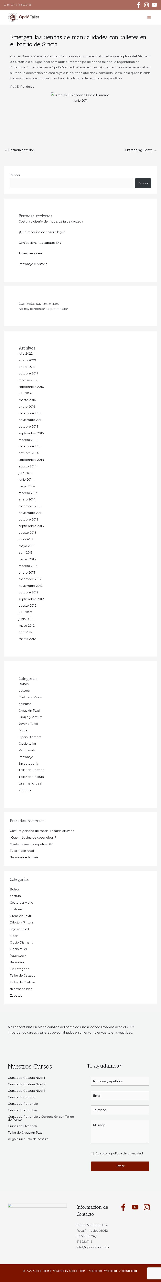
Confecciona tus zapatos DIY (40, 243)
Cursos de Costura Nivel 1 (26, 1078)
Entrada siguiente (141, 150)
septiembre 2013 (31, 526)
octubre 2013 (28, 519)
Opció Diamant (30, 737)
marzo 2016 (27, 400)
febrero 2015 (28, 440)
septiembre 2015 (31, 433)
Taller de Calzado (31, 770)
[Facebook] (138, 5)
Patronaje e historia (33, 264)
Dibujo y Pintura (30, 717)
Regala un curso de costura (28, 1139)
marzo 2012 (27, 639)
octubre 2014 (28, 453)
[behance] (135, 1207)
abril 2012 (26, 632)
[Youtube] (154, 5)
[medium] (123, 1207)
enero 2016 (27, 406)
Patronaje (26, 757)
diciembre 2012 (30, 579)
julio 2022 (26, 353)
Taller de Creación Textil (25, 1132)
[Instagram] (146, 5)
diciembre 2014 (30, 446)
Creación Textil (29, 710)
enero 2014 (27, 499)
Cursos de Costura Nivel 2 (27, 1084)
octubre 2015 (28, 426)
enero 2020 (27, 360)
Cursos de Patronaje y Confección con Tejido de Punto (41, 1118)
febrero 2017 (28, 380)
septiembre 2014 (31, 460)
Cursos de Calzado (21, 1097)
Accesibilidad (128, 1271)
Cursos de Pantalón (22, 1110)
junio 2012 (26, 619)
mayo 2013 (27, 546)
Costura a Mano (30, 697)
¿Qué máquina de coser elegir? (42, 232)
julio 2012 (25, 612)
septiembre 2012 (31, 599)
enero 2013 (27, 572)
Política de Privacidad (102, 1271)
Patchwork (27, 750)
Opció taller (27, 743)
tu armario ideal (30, 783)
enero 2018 (27, 367)
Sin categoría (28, 763)
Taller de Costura (31, 777)
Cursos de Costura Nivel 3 (27, 1091)
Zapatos (25, 790)
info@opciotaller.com (93, 1247)
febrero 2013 (28, 566)
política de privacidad (127, 1153)
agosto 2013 (27, 532)
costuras (25, 704)
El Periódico (25, 86)
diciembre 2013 (30, 506)
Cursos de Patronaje (23, 1103)
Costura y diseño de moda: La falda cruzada (51, 221)
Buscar (15, 175)
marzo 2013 (27, 559)
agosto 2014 (28, 466)
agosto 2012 (27, 605)
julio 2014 (25, 473)
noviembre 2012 (31, 586)
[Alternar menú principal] (149, 17)
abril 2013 (26, 552)
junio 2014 (26, 479)
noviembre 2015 (31, 420)
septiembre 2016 (31, 387)
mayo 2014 (27, 486)
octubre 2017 (28, 373)
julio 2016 (25, 393)
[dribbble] (146, 1207)
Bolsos (23, 684)
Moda (23, 730)
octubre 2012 (28, 592)
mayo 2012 (27, 625)
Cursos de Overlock (22, 1126)
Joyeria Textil (28, 724)
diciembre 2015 (30, 413)
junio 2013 (26, 539)
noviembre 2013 (31, 513)
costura (24, 690)
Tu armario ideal (31, 253)
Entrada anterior (19, 150)
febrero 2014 (28, 493)
